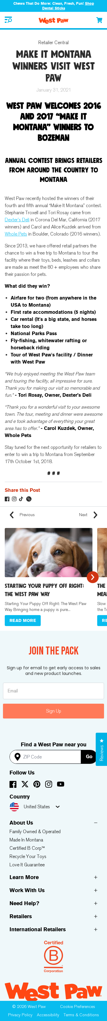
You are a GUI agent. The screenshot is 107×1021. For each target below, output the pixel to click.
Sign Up (53, 711)
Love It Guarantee (27, 865)
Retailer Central (53, 42)
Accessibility (48, 1014)
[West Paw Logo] (53, 21)
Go (89, 756)
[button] (8, 20)
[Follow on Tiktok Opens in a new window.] (21, 499)
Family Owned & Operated (35, 831)
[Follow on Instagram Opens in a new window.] (14, 499)
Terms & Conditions (81, 1014)
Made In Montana (26, 840)
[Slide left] (14, 577)
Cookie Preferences (77, 1006)
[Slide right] (93, 577)
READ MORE (23, 620)
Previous (26, 514)
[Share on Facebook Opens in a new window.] (7, 499)
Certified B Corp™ (27, 848)
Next (84, 514)
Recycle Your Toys (28, 856)
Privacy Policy (20, 1014)
